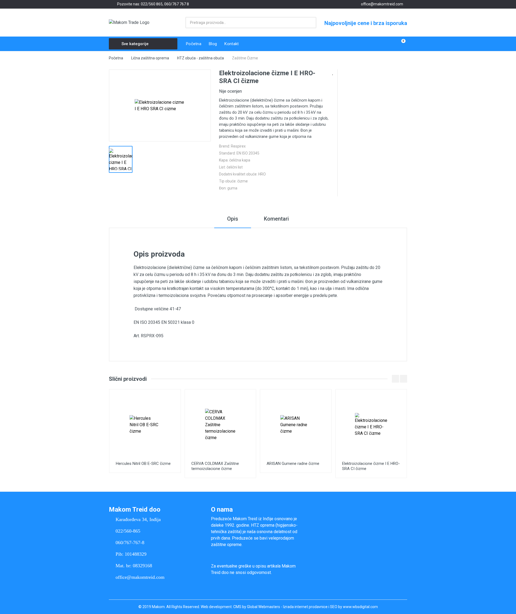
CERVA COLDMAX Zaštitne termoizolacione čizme (215, 466)
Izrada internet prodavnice (305, 607)
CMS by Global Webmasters (256, 607)
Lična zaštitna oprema (150, 58)
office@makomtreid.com (382, 4)
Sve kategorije (135, 43)
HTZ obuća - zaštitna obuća (200, 58)
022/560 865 (152, 4)
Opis (232, 219)
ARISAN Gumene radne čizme (293, 463)
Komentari (276, 219)
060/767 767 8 (176, 4)
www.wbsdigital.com (360, 607)
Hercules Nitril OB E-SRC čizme (143, 463)
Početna (116, 58)
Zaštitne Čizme (245, 58)
